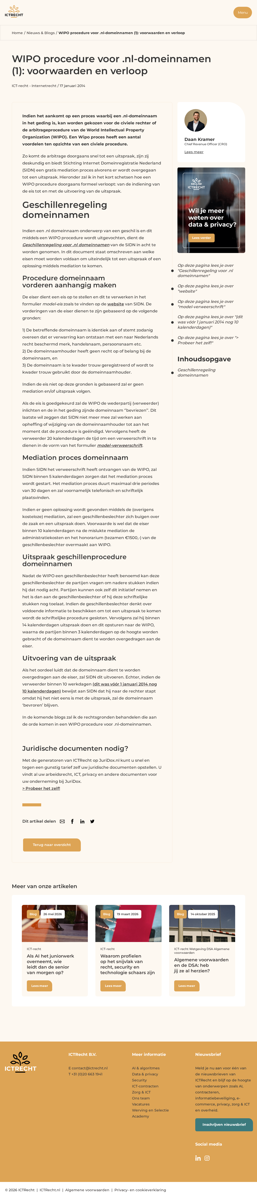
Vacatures (141, 1104)
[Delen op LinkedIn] (82, 821)
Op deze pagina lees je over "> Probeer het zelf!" (207, 340)
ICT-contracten (145, 1086)
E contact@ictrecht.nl (88, 1068)
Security (139, 1080)
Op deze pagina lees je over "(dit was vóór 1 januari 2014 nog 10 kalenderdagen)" (210, 322)
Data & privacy (145, 1074)
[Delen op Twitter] (92, 821)
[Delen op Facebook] (72, 821)
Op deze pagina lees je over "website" (205, 289)
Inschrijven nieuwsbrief (224, 1124)
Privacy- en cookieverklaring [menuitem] (140, 1190)
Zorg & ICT (141, 1092)
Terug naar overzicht (52, 844)
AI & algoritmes (146, 1068)
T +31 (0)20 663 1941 (85, 1074)
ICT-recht (20, 85)
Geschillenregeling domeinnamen (196, 373)
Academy (140, 1116)
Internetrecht (44, 85)
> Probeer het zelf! (41, 788)
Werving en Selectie (150, 1110)
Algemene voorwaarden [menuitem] (87, 1190)
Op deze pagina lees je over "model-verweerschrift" (205, 304)
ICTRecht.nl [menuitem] (50, 1190)
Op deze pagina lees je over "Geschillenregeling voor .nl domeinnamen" (205, 270)
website (115, 304)
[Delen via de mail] (62, 821)
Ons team (141, 1098)
